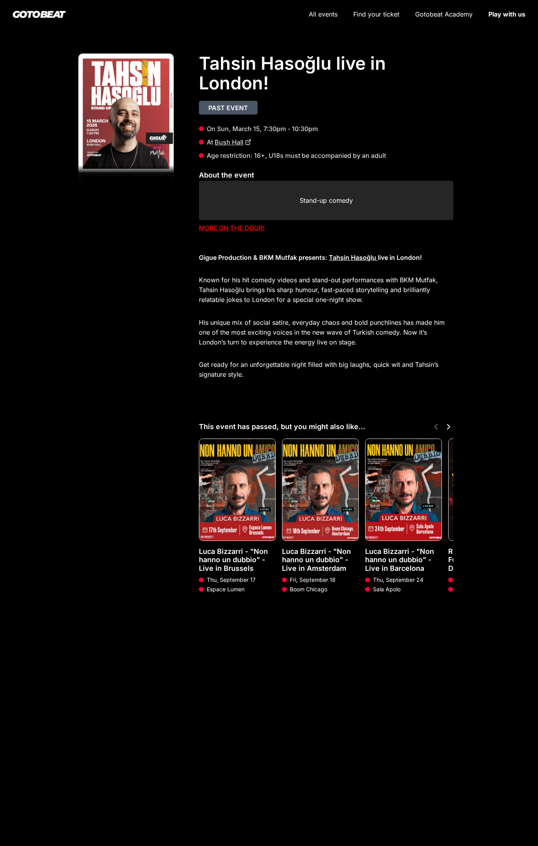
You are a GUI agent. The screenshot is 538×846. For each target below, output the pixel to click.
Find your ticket (376, 14)
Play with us (506, 14)
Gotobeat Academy (444, 14)
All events (323, 14)
